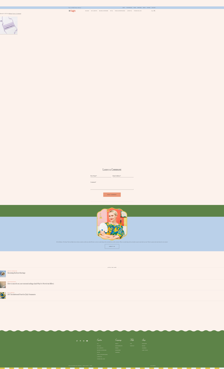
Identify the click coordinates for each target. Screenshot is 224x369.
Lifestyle (99, 356)
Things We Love (101, 358)
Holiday (99, 345)
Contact (132, 345)
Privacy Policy (86, 365)
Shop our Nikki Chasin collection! (75, 7)
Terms (91, 365)
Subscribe (139, 7)
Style (98, 352)
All (98, 343)
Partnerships (129, 7)
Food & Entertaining (102, 354)
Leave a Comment (17, 13)
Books (144, 7)
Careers (117, 352)
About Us (112, 246)
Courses (148, 7)
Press (135, 7)
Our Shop (153, 7)
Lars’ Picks (145, 350)
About (123, 7)
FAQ (131, 343)
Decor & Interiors (101, 350)
